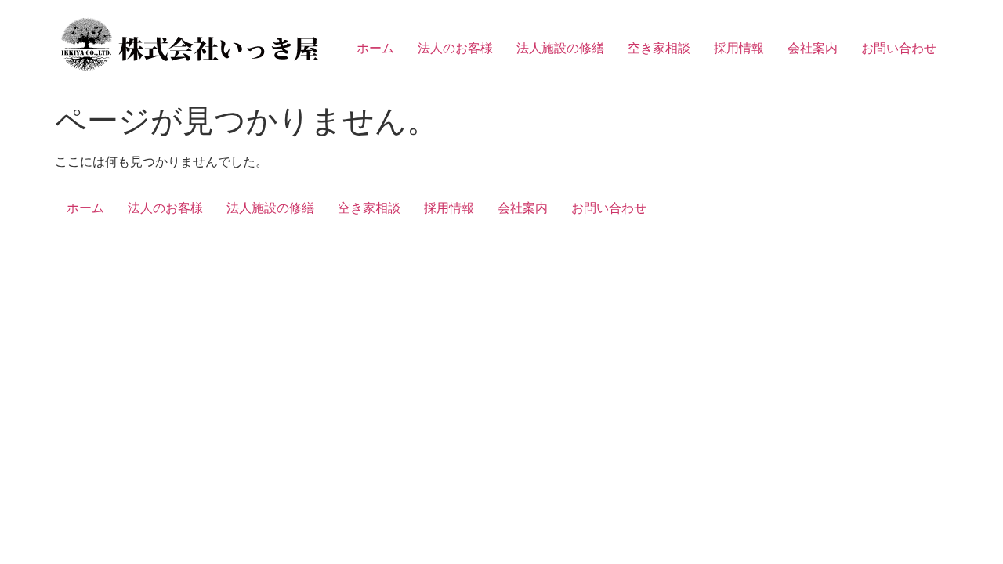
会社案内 (813, 48)
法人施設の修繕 (560, 48)
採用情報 (739, 48)
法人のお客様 (455, 48)
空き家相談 (659, 48)
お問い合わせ (898, 48)
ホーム (375, 48)
